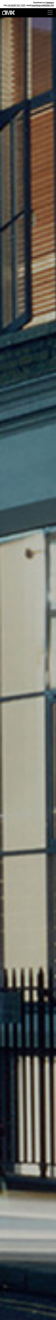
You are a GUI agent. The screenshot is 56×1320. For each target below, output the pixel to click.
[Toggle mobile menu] (51, 13)
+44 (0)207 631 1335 (16, 5)
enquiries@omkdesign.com (42, 5)
